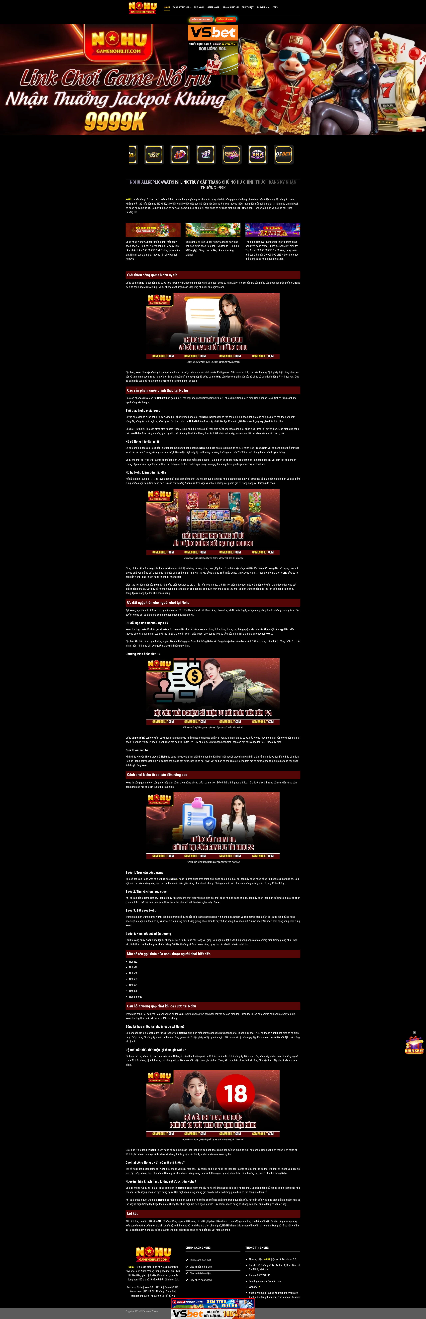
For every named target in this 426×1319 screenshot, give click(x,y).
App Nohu (199, 7)
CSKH (275, 7)
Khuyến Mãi (263, 7)
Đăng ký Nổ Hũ (181, 7)
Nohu (167, 7)
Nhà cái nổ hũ (231, 7)
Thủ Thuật (248, 7)
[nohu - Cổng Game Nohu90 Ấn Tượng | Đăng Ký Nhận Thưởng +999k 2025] (142, 7)
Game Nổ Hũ (214, 7)
